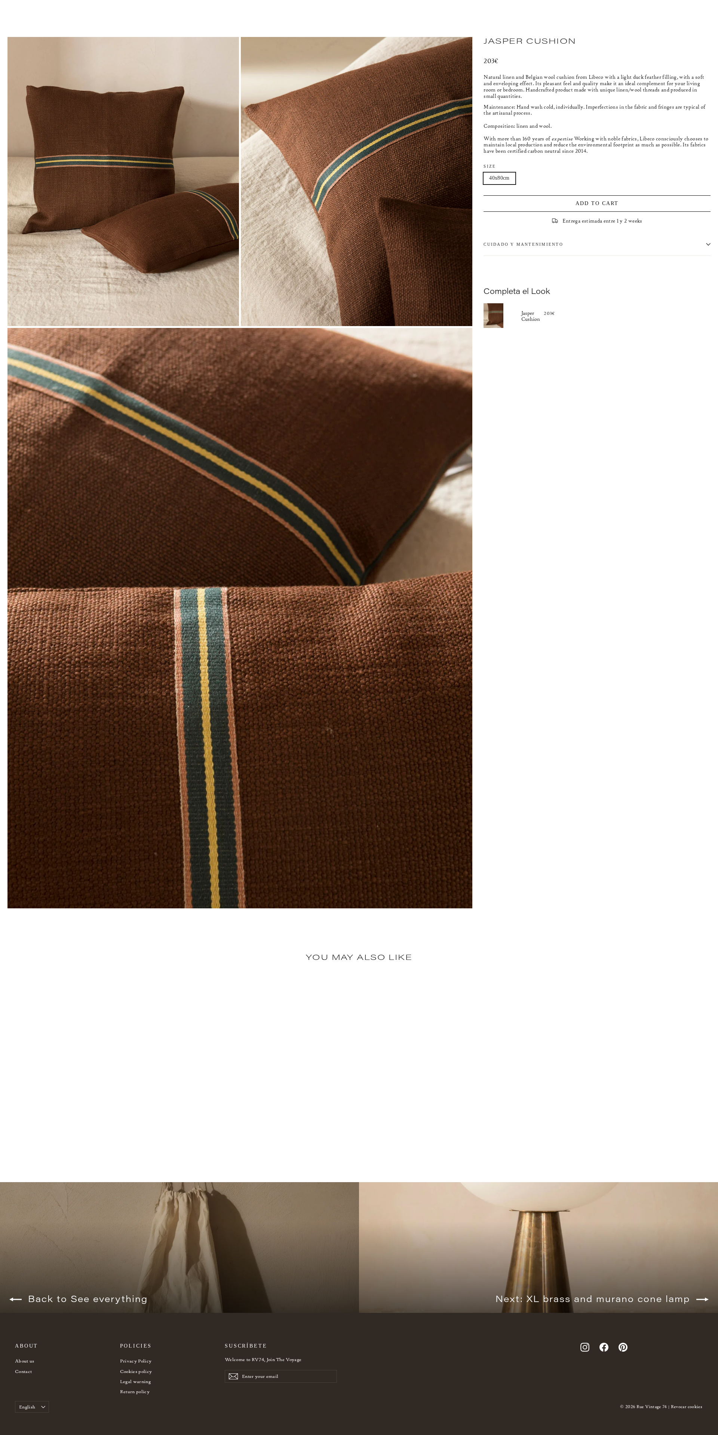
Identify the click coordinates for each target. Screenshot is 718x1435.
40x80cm (499, 178)
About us (24, 1361)
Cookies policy (136, 1371)
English (27, 1407)
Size (490, 166)
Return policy (135, 1391)
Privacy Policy (136, 1361)
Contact (23, 1371)
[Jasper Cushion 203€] (502, 315)
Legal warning (135, 1381)
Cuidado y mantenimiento (523, 244)
